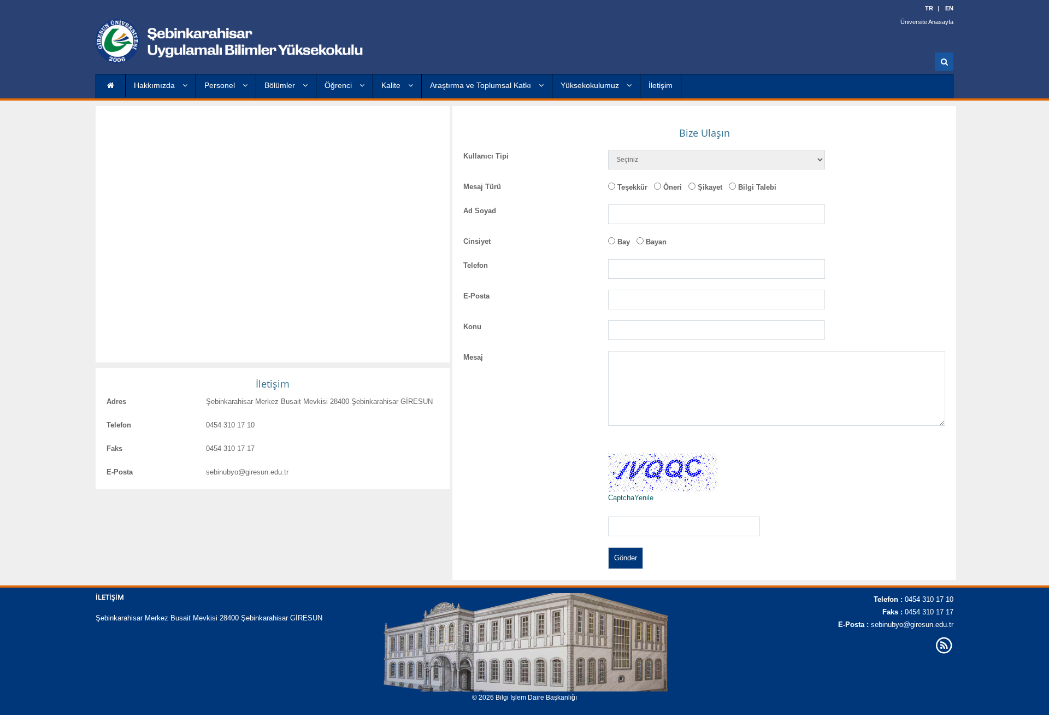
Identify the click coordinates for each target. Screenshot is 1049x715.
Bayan (656, 242)
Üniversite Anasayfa (926, 22)
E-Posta (120, 472)
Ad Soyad (479, 211)
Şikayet (710, 187)
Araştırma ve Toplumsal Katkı (481, 85)
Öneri (672, 187)
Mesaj (473, 357)
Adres (116, 401)
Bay (623, 242)
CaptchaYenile (630, 498)
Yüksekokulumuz (591, 85)
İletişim (661, 85)
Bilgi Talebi (757, 187)
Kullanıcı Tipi (486, 156)
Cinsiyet (477, 241)
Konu (472, 327)
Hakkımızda (155, 85)
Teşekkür (632, 187)
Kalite (392, 85)
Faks (114, 448)
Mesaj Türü (482, 187)
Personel (220, 85)
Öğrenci (339, 85)
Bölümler (280, 85)
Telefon (119, 425)
